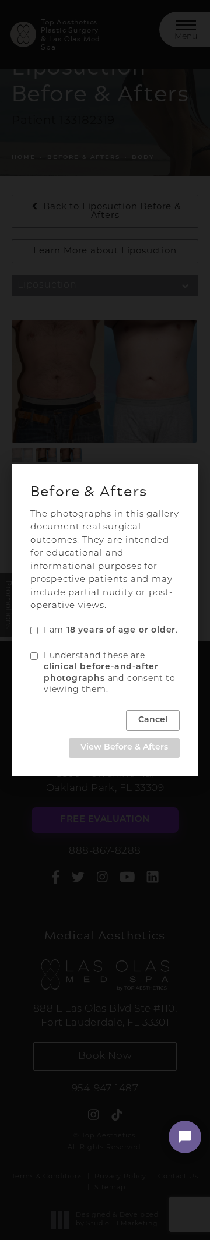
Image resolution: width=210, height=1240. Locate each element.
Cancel (152, 720)
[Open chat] (185, 1137)
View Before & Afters (124, 747)
